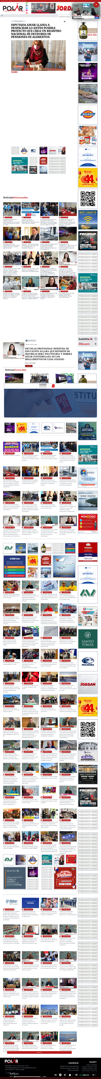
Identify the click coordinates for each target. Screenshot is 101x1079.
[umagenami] (11, 727)
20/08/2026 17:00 (28, 729)
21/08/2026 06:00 (66, 637)
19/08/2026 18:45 (28, 989)
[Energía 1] (11, 613)
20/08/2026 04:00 (47, 842)
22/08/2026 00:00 (10, 453)
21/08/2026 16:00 (65, 242)
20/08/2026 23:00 (47, 683)
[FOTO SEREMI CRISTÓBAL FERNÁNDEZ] (31, 240)
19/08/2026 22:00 (10, 936)
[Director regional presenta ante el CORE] (11, 476)
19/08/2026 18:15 (66, 989)
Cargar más (39, 1052)
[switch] (71, 1075)
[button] (96, 5)
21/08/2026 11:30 (47, 592)
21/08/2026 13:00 (9, 291)
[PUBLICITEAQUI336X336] (87, 1004)
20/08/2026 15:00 (66, 751)
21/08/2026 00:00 (28, 683)
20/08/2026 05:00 (28, 842)
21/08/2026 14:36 (27, 266)
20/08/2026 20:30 (28, 706)
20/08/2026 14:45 (10, 774)
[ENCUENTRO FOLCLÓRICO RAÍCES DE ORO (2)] (12, 240)
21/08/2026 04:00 (28, 660)
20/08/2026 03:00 (66, 842)
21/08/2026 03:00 (47, 660)
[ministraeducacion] (13, 358)
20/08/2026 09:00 (28, 820)
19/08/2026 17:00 (28, 1016)
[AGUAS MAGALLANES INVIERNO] (87, 369)
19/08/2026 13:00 (66, 1043)
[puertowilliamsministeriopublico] (68, 613)
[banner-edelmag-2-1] (15, 577)
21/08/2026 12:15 (46, 291)
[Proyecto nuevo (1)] (68, 13)
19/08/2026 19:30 (47, 962)
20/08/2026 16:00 (10, 751)
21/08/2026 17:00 (46, 242)
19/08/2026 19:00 (10, 989)
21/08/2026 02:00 (66, 660)
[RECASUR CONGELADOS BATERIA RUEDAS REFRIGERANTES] (87, 806)
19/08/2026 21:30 (28, 936)
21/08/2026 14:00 (46, 266)
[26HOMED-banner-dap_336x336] (64, 577)
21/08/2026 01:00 (10, 683)
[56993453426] (26, 3)
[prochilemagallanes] (68, 727)
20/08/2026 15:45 (28, 751)
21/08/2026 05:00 (10, 660)
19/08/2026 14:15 (28, 1043)
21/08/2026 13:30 (65, 266)
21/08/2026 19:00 (9, 242)
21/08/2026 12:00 (65, 291)
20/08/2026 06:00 (10, 842)
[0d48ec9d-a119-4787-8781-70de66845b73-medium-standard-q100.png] (13, 11)
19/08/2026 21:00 (47, 936)
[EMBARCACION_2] (49, 240)
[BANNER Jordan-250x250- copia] (87, 693)
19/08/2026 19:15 (66, 962)
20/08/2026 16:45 (47, 729)
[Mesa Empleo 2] (68, 818)
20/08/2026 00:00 (47, 909)
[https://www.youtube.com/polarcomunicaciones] (26, 12)
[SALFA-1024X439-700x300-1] (43, 13)
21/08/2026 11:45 (28, 592)
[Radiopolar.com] (2, 15)
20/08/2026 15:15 (47, 751)
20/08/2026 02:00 (10, 909)
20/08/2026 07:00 (66, 820)
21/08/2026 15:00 (9, 266)
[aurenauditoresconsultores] (49, 613)
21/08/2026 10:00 (66, 615)
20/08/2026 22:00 (66, 683)
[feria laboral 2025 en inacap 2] (11, 818)
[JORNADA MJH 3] (30, 818)
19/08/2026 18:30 (47, 989)
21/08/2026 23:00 (9, 217)
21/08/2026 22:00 (27, 217)
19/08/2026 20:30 (66, 936)
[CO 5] (49, 818)
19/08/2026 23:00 (66, 909)
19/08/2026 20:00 (10, 962)
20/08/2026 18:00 (10, 729)
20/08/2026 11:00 (47, 797)
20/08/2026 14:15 (28, 774)
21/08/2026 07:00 (47, 637)
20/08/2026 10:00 (10, 820)
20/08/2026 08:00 (47, 820)
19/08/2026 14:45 (10, 1043)
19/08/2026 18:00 (10, 1016)
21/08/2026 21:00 (46, 217)
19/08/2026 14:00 (47, 1043)
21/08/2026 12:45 (27, 291)
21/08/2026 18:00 (27, 242)
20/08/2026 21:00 (10, 706)
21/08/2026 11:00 (10, 615)
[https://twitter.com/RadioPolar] (26, 7)
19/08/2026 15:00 (66, 1016)
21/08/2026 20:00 (65, 217)
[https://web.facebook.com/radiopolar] (26, 5)
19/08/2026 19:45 (28, 962)
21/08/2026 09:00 (10, 637)
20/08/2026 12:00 (28, 797)
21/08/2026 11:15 (66, 592)
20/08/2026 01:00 (28, 909)
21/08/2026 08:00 (28, 637)
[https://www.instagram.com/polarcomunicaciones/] (26, 10)
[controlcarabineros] (68, 240)
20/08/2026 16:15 (66, 729)
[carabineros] (30, 727)
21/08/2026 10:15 (47, 615)
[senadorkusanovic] (49, 727)
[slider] (14, 1076)
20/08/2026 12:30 (10, 797)
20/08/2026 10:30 (66, 797)
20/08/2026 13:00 (47, 774)
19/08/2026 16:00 (47, 1016)
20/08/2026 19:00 (66, 706)
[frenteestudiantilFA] (30, 613)
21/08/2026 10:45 (28, 615)
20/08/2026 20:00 (47, 706)
